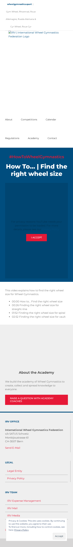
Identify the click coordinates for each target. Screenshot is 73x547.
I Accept (36, 237)
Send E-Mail (12, 447)
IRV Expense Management (24, 500)
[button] (63, 138)
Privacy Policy (50, 229)
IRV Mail (12, 508)
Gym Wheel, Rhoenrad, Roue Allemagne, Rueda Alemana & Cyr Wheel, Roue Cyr (21, 19)
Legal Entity (14, 470)
